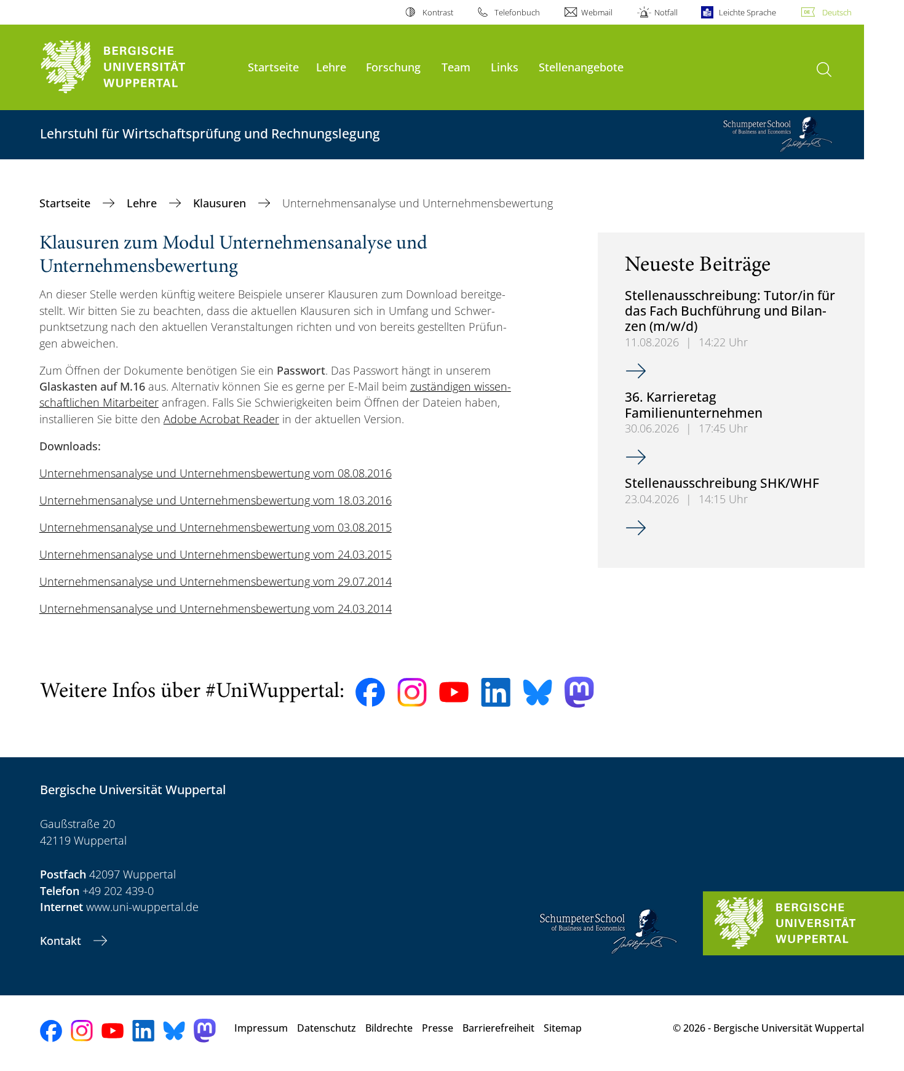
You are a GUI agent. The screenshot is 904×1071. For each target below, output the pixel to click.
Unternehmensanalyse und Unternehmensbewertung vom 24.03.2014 (215, 608)
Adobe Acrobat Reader (221, 419)
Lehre (331, 66)
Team (456, 66)
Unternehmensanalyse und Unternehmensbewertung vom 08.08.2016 (215, 473)
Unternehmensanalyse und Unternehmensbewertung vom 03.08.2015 (215, 527)
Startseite (273, 66)
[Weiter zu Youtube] (454, 692)
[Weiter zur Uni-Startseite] (138, 67)
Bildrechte (389, 1028)
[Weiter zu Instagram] (412, 692)
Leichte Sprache (747, 12)
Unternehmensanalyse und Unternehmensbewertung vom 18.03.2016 (215, 500)
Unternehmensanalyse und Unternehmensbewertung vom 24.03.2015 (215, 554)
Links (504, 66)
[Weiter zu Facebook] (370, 692)
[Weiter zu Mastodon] (579, 692)
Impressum (261, 1028)
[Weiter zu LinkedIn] (495, 692)
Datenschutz (326, 1028)
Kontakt (62, 940)
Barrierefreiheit (498, 1028)
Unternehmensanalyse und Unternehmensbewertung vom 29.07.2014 (215, 581)
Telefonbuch (517, 12)
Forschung (393, 66)
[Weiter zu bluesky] (537, 692)
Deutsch (837, 12)
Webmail (597, 12)
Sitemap (563, 1028)
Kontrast (437, 12)
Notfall (665, 12)
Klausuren (221, 203)
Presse (437, 1028)
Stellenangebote (581, 66)
